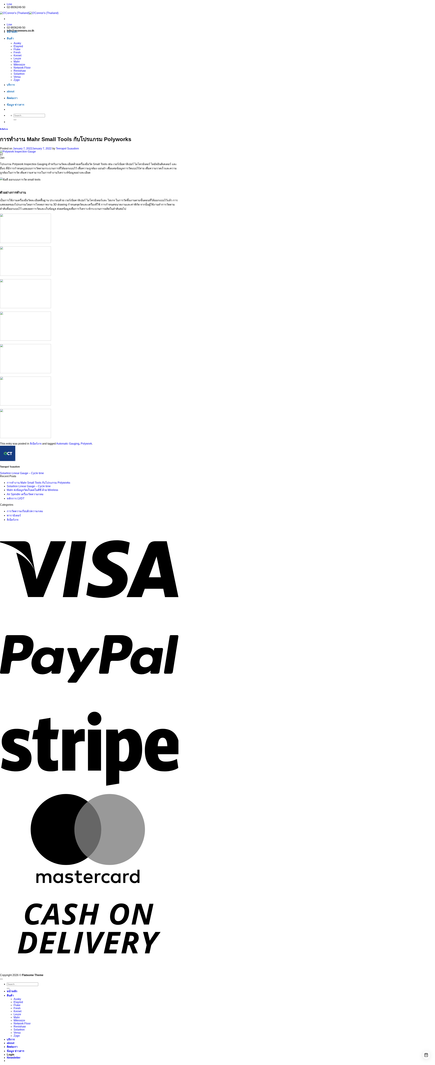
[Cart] (426, 1055)
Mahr (17, 61)
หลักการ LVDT (15, 498)
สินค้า (10, 38)
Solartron (19, 73)
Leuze (17, 58)
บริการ (11, 84)
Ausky (17, 43)
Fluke (17, 49)
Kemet (17, 55)
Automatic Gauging (67, 443)
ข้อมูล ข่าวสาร (15, 104)
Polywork (86, 443)
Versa (17, 76)
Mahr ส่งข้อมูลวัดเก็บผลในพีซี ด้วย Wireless (32, 490)
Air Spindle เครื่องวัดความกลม (25, 494)
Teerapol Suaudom (67, 148)
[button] (13, 1057)
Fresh (17, 52)
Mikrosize (19, 64)
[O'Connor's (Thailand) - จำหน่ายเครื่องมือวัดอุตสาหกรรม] (29, 13)
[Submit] (15, 119)
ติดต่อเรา (12, 98)
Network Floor (22, 67)
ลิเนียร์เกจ (4, 129)
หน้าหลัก (12, 31)
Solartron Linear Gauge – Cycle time (22, 473)
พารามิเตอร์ (14, 515)
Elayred (18, 46)
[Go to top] (1, 979)
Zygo (17, 79)
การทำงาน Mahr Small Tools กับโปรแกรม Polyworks (38, 482)
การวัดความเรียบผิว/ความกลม (25, 511)
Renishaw (20, 70)
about (10, 91)
